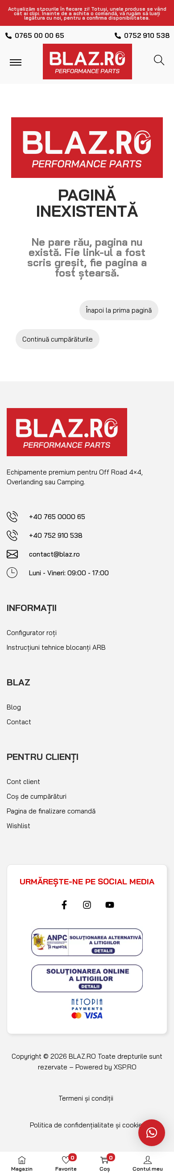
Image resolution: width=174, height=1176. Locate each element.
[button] (151, 1132)
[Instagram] (87, 905)
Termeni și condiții (85, 1098)
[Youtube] (109, 905)
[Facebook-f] (64, 905)
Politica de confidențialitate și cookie (86, 1125)
